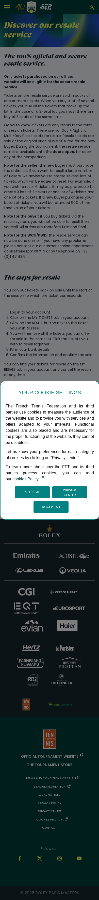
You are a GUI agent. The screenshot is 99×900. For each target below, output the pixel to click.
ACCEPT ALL (51, 506)
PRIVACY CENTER (70, 492)
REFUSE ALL (32, 492)
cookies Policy (25, 479)
